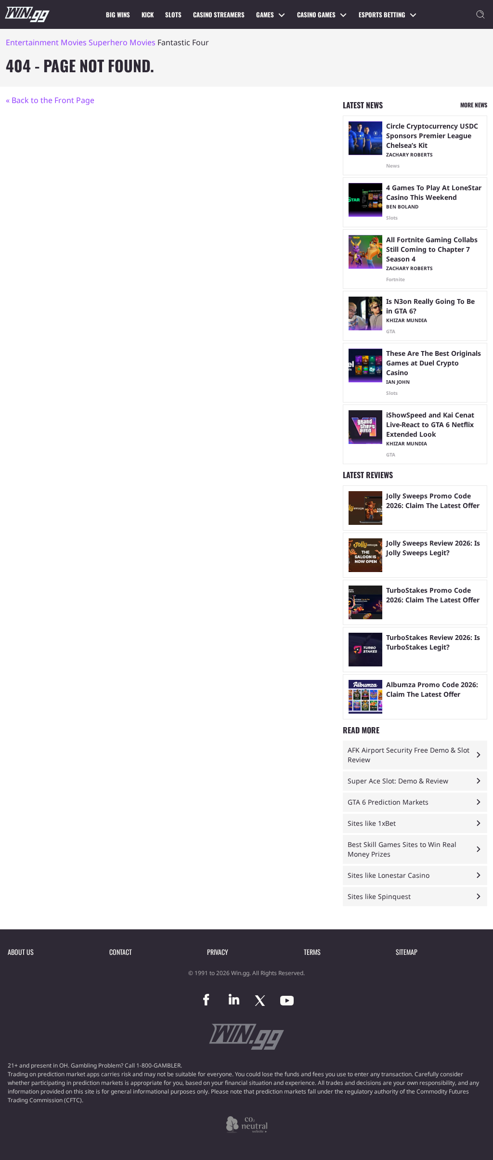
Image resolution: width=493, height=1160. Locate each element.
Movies (74, 42)
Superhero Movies (122, 42)
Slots (173, 14)
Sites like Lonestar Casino (388, 875)
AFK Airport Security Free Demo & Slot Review (408, 754)
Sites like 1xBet (372, 823)
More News (473, 105)
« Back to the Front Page (50, 100)
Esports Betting (382, 14)
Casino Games (316, 14)
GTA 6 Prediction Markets (388, 802)
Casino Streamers (219, 14)
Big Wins (118, 14)
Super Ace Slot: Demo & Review (398, 780)
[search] (480, 14)
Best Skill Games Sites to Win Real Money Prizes (402, 849)
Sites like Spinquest (379, 896)
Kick (148, 14)
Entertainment (32, 42)
